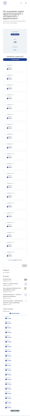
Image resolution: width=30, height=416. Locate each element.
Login (14, 49)
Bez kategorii (6, 272)
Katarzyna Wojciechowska (18, 21)
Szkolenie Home (6, 311)
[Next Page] (21, 260)
